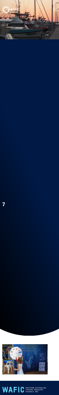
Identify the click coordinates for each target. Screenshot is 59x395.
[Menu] (55, 10)
